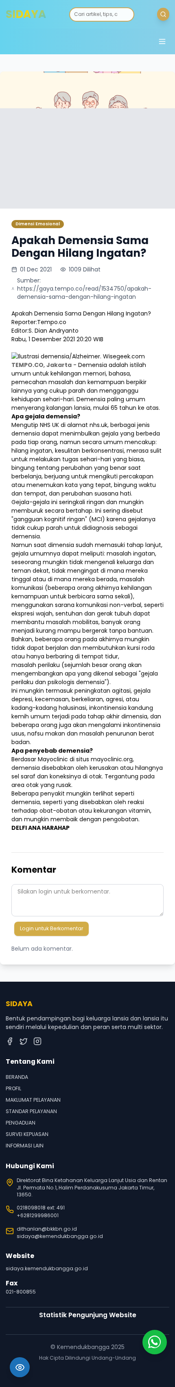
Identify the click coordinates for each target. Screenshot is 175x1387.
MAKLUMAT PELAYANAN (33, 1099)
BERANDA (17, 1077)
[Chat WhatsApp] (154, 1342)
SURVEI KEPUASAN (27, 1134)
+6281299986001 (38, 1215)
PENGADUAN (20, 1122)
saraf (29, 776)
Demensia (93, 365)
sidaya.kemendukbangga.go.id (47, 1268)
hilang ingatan (31, 451)
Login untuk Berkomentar (51, 928)
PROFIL (13, 1088)
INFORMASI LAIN (25, 1145)
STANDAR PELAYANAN (31, 1111)
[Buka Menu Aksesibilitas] (20, 1367)
